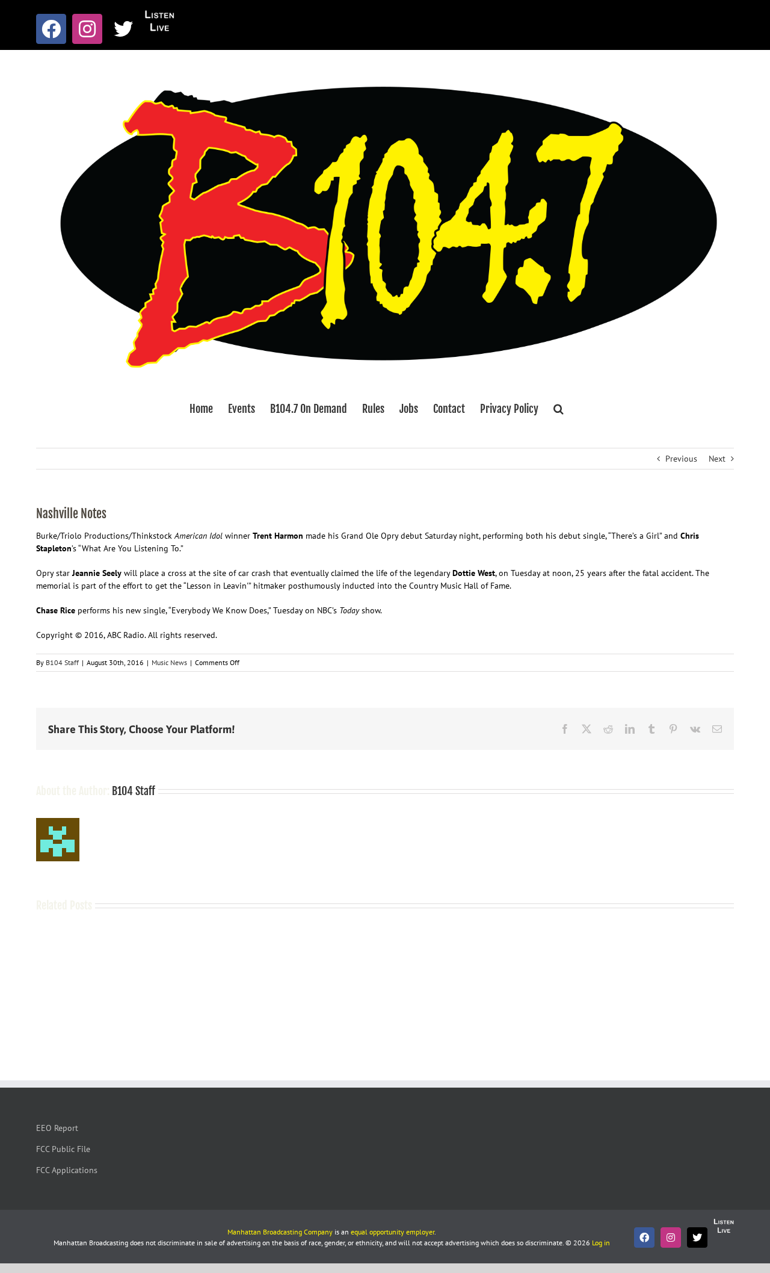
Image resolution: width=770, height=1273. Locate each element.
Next (717, 458)
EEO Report (57, 1128)
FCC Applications (66, 1170)
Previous (681, 458)
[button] (558, 409)
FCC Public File (63, 1149)
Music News (169, 662)
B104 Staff (62, 662)
